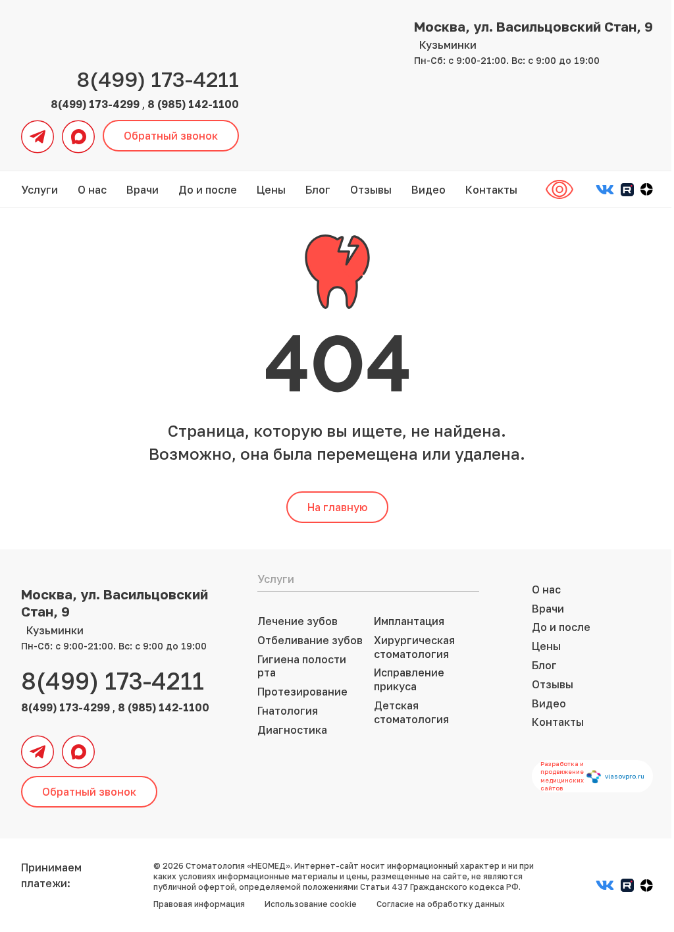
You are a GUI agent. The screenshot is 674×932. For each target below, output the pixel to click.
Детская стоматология (411, 712)
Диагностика (292, 729)
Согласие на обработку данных (440, 904)
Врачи (142, 189)
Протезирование (302, 691)
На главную (337, 507)
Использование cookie (311, 904)
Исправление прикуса (409, 679)
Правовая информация (199, 904)
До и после (207, 189)
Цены (271, 189)
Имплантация (409, 621)
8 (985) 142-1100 (193, 104)
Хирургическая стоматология (414, 647)
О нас (92, 189)
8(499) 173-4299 (96, 104)
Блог (317, 189)
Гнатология (287, 710)
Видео (428, 189)
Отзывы (371, 189)
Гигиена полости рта (301, 666)
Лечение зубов (297, 621)
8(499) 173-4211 (157, 79)
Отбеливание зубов (310, 640)
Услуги (39, 189)
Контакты (491, 189)
